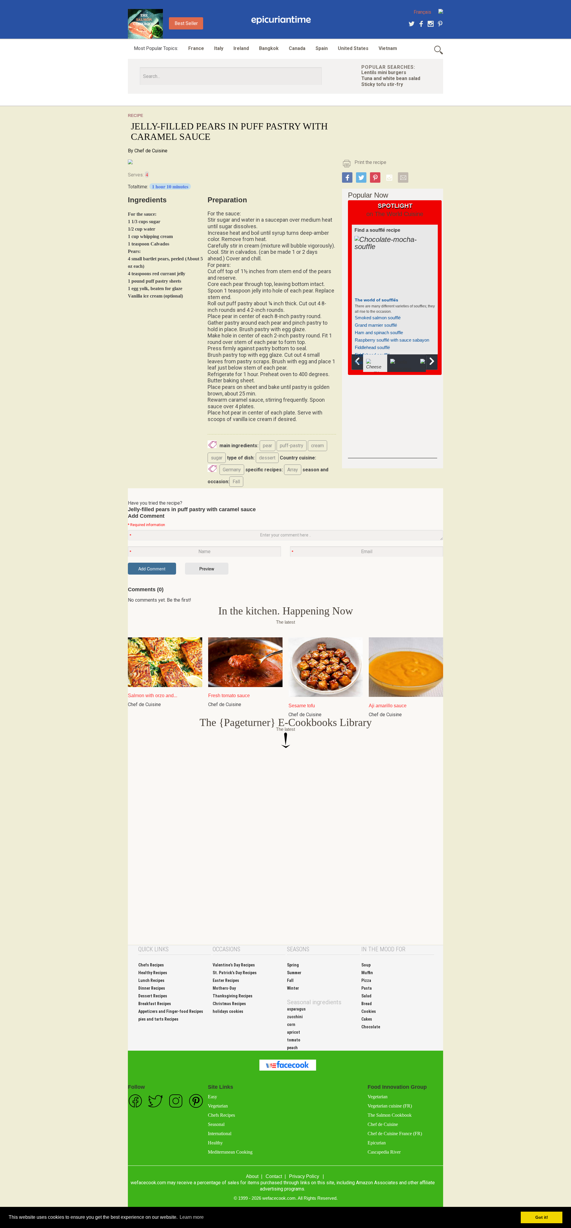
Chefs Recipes (151, 965)
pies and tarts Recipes (158, 1019)
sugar (216, 458)
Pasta (366, 988)
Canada (297, 48)
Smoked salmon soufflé (378, 317)
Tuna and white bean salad (390, 78)
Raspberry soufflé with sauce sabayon (392, 339)
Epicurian (377, 1142)
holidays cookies (228, 1011)
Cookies (368, 1011)
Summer (294, 972)
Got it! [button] (541, 1217)
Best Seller (186, 23)
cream (317, 445)
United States (353, 48)
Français (422, 12)
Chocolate (370, 1026)
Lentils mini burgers (383, 72)
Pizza (366, 980)
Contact (274, 1176)
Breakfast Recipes (154, 1003)
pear (267, 445)
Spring (293, 965)
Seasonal (216, 1124)
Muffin (367, 972)
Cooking (281, 20)
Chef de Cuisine (150, 151)
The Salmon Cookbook (390, 1115)
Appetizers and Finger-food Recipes (170, 1011)
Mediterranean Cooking (230, 1152)
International (219, 1133)
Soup (366, 965)
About (252, 1176)
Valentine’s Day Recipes (234, 965)
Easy (212, 1096)
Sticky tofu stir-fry (382, 84)
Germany (232, 470)
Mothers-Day (224, 988)
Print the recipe (370, 162)
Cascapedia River (384, 1152)
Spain (322, 48)
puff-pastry (291, 445)
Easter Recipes (226, 980)
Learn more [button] (192, 1217)
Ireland (241, 48)
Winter (293, 988)
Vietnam (388, 48)
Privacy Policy (304, 1176)
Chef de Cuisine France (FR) (395, 1133)
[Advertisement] (392, 421)
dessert (267, 458)
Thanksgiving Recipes (232, 996)
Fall (236, 481)
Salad (366, 996)
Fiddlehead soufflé (372, 347)
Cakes (366, 1019)
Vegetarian (218, 1105)
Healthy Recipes (152, 972)
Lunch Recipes (151, 980)
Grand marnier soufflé (376, 325)
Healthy (215, 1142)
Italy (218, 48)
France (196, 48)
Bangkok (269, 48)
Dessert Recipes (152, 996)
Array (292, 470)
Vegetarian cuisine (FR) (390, 1105)
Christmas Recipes (229, 1003)
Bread (366, 1003)
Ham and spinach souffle (379, 332)
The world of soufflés (376, 300)
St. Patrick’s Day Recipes (235, 972)
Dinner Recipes (151, 988)
